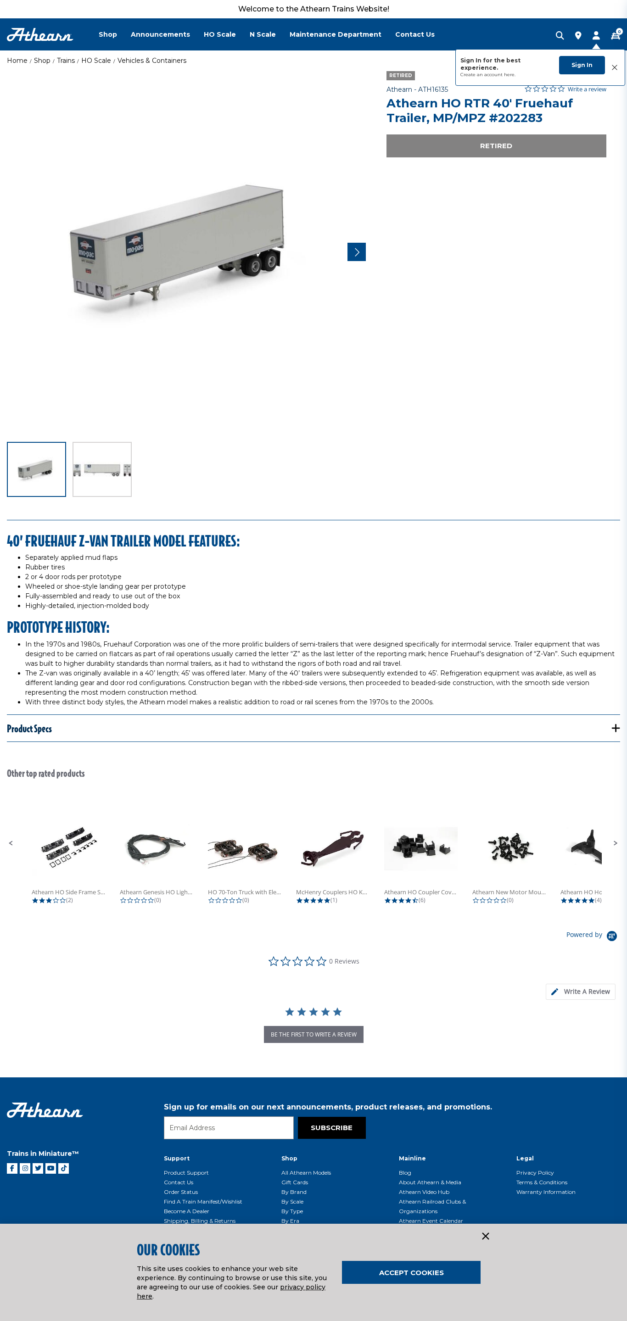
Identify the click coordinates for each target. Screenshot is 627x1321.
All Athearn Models (306, 1172)
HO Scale (96, 60)
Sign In (582, 64)
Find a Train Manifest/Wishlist (203, 1201)
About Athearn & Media (430, 1182)
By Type (292, 1211)
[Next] (356, 252)
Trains (66, 60)
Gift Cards (294, 1182)
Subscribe (332, 1127)
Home (17, 60)
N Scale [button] (263, 34)
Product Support (186, 1172)
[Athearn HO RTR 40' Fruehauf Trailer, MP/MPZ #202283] (186, 250)
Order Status (181, 1191)
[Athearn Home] (40, 34)
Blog (405, 1172)
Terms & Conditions (541, 1182)
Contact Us (178, 1182)
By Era (290, 1220)
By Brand (294, 1191)
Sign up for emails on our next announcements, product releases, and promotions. (328, 1107)
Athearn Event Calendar (431, 1220)
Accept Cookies (411, 1272)
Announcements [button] (160, 34)
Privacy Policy (535, 1172)
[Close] (485, 1236)
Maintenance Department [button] (335, 34)
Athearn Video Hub (424, 1191)
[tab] (581, 992)
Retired (496, 145)
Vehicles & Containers (152, 60)
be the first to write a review (314, 1034)
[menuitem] (115, 34)
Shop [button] (108, 34)
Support (177, 1158)
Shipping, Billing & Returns (199, 1220)
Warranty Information (546, 1191)
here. (509, 75)
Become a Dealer (186, 1211)
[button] (11, 843)
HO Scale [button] (220, 34)
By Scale (292, 1201)
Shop (42, 60)
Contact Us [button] (415, 34)
